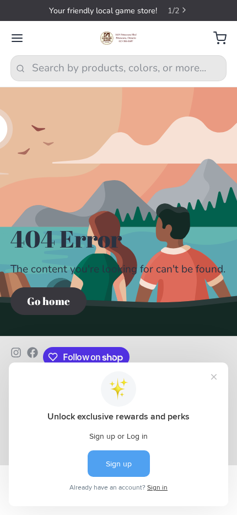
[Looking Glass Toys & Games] (118, 38)
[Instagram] (15, 357)
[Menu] (22, 38)
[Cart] (215, 38)
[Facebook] (32, 357)
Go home (49, 301)
